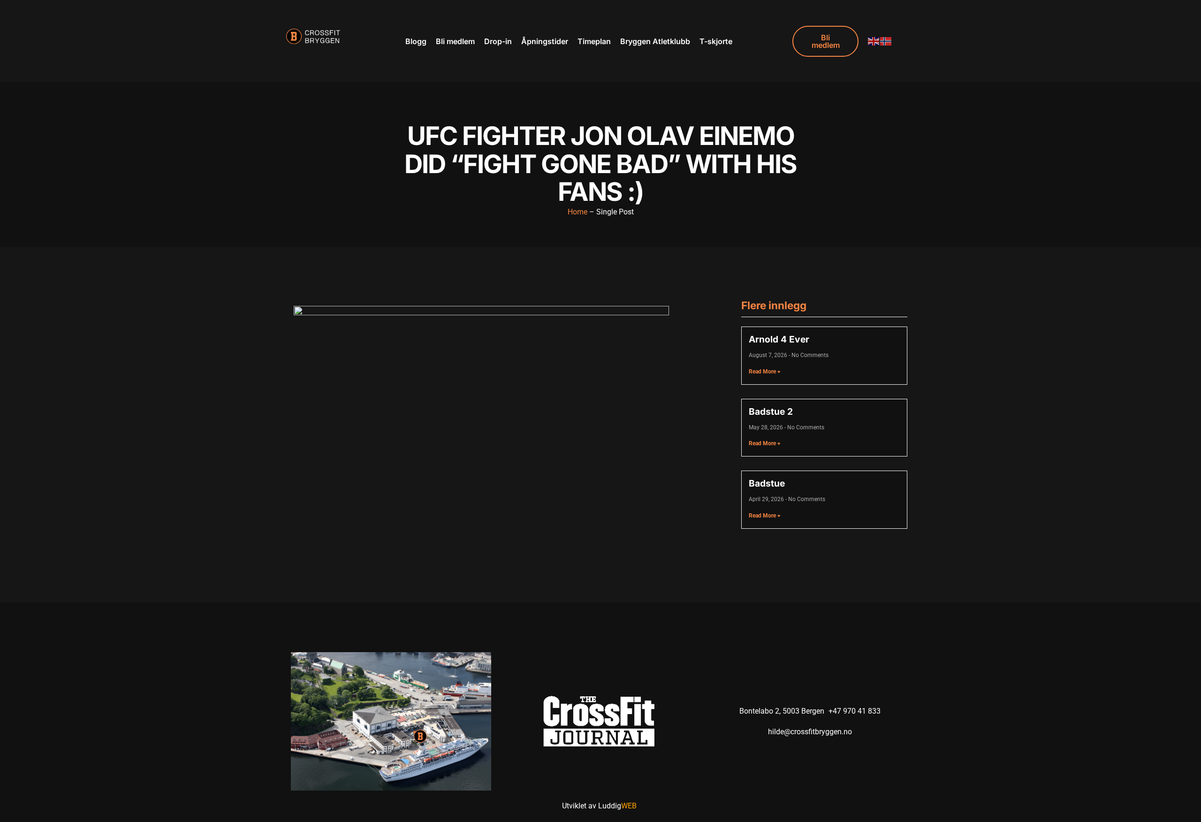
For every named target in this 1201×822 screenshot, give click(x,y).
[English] (874, 41)
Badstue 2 (771, 411)
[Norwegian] (886, 41)
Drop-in (498, 41)
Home (577, 211)
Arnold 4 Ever (779, 339)
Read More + (765, 371)
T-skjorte (715, 41)
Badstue (767, 483)
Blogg (415, 41)
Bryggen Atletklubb (655, 41)
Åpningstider (544, 41)
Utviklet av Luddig (599, 805)
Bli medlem (455, 41)
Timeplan (594, 41)
